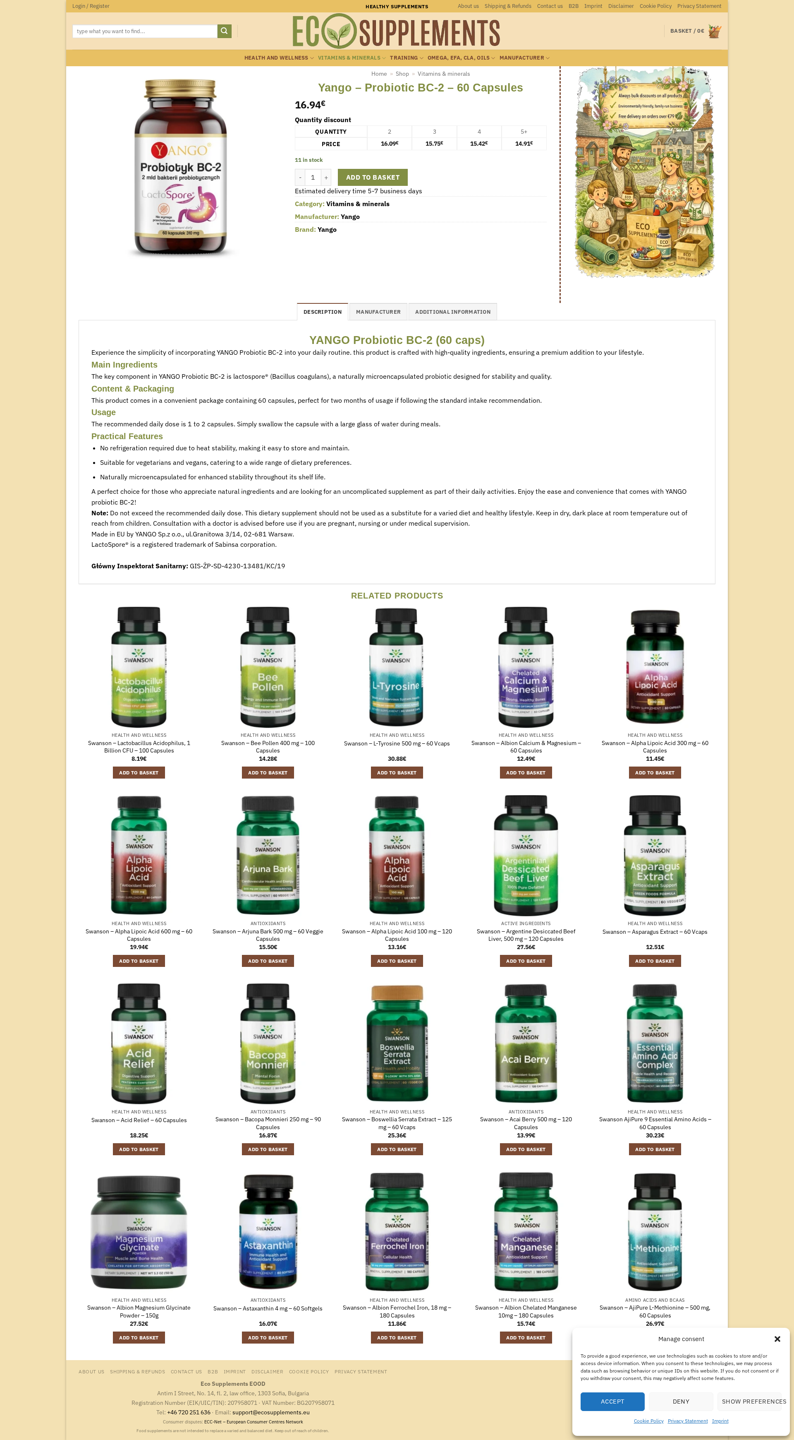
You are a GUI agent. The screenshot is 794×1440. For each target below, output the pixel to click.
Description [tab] (323, 311)
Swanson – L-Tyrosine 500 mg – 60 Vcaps (397, 743)
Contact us (550, 6)
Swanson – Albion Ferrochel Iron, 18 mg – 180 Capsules (397, 1311)
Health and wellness (276, 57)
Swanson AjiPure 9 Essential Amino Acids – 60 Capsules (655, 1123)
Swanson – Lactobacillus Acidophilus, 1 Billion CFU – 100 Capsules (139, 747)
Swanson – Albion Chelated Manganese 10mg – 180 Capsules (526, 1311)
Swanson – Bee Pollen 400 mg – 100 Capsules (268, 747)
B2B (574, 6)
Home (379, 73)
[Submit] (225, 31)
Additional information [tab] (452, 311)
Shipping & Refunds (508, 6)
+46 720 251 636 (188, 1412)
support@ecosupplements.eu (271, 1412)
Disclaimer (621, 6)
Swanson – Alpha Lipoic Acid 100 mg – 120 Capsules (397, 935)
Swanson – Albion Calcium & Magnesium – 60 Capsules (526, 747)
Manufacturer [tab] (378, 311)
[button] (777, 1339)
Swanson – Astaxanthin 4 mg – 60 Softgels (268, 1308)
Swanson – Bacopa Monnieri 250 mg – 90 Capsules (268, 1123)
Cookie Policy (649, 1421)
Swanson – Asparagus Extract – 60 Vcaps (655, 931)
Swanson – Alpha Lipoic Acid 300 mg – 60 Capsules (655, 747)
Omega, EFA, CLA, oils (459, 57)
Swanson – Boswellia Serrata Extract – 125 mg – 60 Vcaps (397, 1123)
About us (468, 6)
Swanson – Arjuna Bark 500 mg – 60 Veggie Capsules (268, 935)
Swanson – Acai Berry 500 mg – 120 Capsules (526, 1123)
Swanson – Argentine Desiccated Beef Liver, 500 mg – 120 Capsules (526, 935)
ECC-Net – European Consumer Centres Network (253, 1422)
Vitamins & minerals (349, 57)
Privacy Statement (688, 1421)
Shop (402, 73)
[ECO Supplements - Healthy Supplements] (397, 31)
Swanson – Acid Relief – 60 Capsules (139, 1120)
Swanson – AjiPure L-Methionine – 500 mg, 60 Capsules (655, 1311)
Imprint (720, 1421)
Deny (681, 1401)
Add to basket (372, 177)
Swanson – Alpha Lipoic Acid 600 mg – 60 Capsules (139, 935)
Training (404, 57)
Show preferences (752, 1401)
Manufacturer (522, 57)
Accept (613, 1401)
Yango (350, 216)
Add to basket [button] (139, 772)
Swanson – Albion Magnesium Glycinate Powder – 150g (139, 1311)
